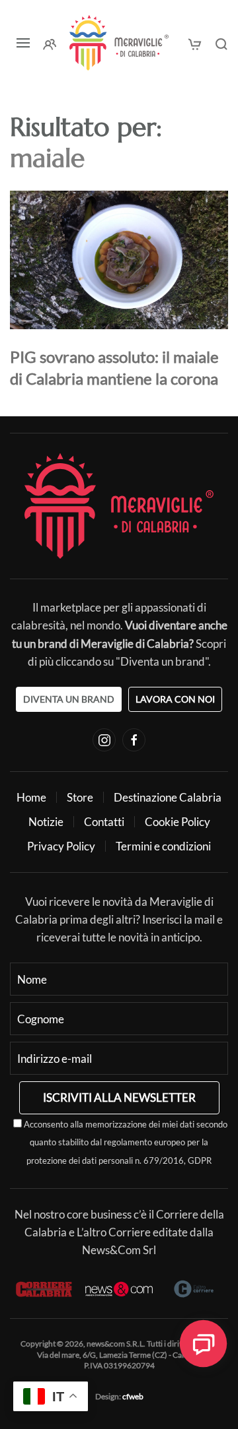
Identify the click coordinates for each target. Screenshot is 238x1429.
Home (31, 797)
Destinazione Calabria (167, 797)
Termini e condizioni (163, 846)
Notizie (45, 822)
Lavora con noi (175, 699)
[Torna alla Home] (119, 43)
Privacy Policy (61, 846)
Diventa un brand (68, 699)
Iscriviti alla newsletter (119, 1097)
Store (80, 797)
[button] (23, 43)
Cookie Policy (177, 822)
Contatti (104, 822)
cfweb (132, 1396)
